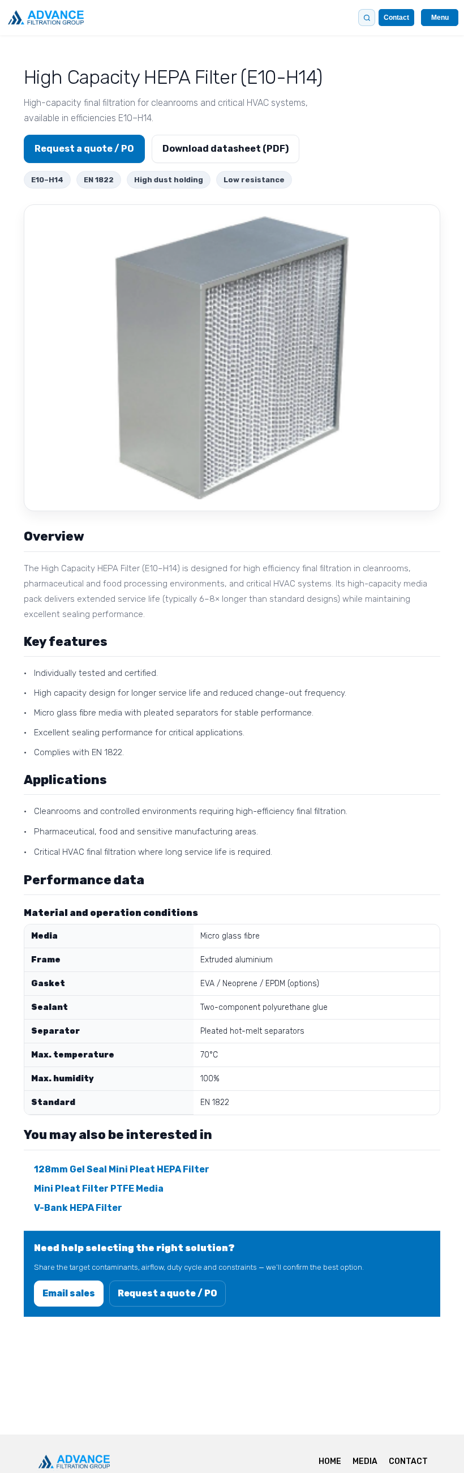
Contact (396, 18)
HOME (330, 1461)
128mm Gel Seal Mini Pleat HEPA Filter (121, 1169)
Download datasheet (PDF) (225, 148)
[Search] (366, 17)
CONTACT (408, 1461)
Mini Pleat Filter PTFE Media (99, 1188)
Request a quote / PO (84, 148)
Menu (440, 18)
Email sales (68, 1293)
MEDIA (365, 1461)
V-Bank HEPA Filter (78, 1207)
